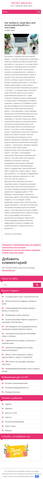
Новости (8, 417)
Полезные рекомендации (14, 422)
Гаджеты (8, 404)
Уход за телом (10, 426)
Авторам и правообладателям (16, 383)
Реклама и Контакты (12, 392)
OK (37, 476)
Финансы (8, 430)
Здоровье (8, 408)
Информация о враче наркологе (18, 315)
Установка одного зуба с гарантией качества (22, 297)
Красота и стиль (11, 413)
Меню (5, 12)
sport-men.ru (21, 3)
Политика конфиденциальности (17, 388)
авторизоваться (8, 270)
